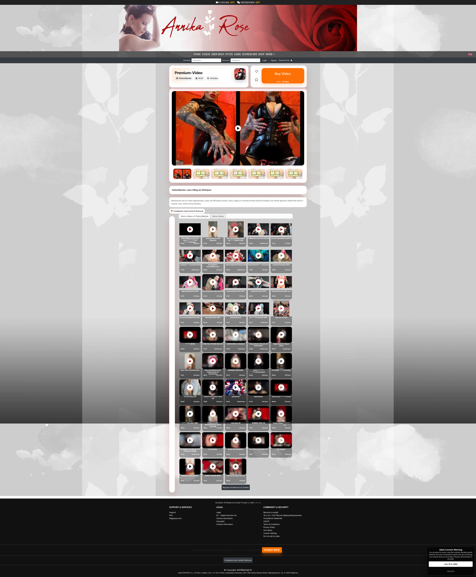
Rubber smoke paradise (190, 476)
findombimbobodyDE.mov (281, 291)
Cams (237, 54)
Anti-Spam (267, 530)
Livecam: (227, 2)
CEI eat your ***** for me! (281, 396)
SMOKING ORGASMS (235, 370)
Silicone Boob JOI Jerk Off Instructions (258, 345)
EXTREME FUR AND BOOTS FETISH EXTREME (190, 450)
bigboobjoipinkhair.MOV (190, 291)
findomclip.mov (235, 317)
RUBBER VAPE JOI (258, 423)
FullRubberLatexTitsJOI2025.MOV (260, 238)
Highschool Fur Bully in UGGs (281, 345)
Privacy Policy (269, 527)
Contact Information (224, 524)
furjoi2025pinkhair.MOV (281, 265)
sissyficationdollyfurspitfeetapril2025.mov (287, 238)
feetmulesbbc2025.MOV (236, 291)
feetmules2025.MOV (213, 317)
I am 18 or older (451, 564)
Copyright (220, 521)
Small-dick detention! (235, 449)
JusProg (257, 503)
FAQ (171, 515)
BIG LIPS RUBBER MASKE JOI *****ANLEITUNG (236, 239)
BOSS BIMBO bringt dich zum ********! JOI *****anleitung (190, 240)
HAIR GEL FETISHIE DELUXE (213, 344)
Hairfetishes (258, 396)
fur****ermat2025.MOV (259, 317)
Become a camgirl (270, 512)
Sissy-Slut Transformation (190, 370)
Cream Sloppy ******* (281, 423)
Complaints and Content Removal (238, 560)
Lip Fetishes (212, 449)
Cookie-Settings (270, 533)
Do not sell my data (271, 536)
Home (197, 54)
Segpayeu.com (175, 518)
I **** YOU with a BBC (190, 423)
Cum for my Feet (281, 317)
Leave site (450, 571)
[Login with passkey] (291, 60)
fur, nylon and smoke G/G (258, 449)
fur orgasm (281, 449)
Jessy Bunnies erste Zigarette (213, 239)
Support (172, 512)
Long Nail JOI (235, 423)
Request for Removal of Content (236, 487)
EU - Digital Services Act (226, 515)
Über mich (217, 54)
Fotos (229, 54)
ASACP (266, 521)
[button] (470, 54)
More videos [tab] (218, 216)
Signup (274, 60)
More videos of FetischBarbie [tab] (194, 216)
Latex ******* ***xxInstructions (258, 371)
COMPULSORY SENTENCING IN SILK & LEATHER (213, 424)
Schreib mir (249, 54)
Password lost (284, 60)
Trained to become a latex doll (213, 397)
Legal (218, 512)
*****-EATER (190, 344)
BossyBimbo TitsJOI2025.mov (213, 266)
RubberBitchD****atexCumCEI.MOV (261, 265)
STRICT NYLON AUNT (213, 476)
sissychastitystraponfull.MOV (213, 291)
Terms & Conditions (271, 524)
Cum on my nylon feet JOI (235, 476)
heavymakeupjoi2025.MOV (190, 317)
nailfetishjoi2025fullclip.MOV (236, 265)
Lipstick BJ (236, 396)
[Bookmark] (256, 79)
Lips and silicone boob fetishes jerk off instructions (213, 372)
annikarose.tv (244, 569)
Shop (261, 54)
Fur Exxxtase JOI (190, 396)
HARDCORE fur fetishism (236, 344)
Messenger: (250, 2)
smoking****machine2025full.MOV (193, 265)
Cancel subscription (224, 518)
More (269, 54)
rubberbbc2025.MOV (258, 291)
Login (264, 60)
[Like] (256, 71)
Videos (206, 54)
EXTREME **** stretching (281, 370)
